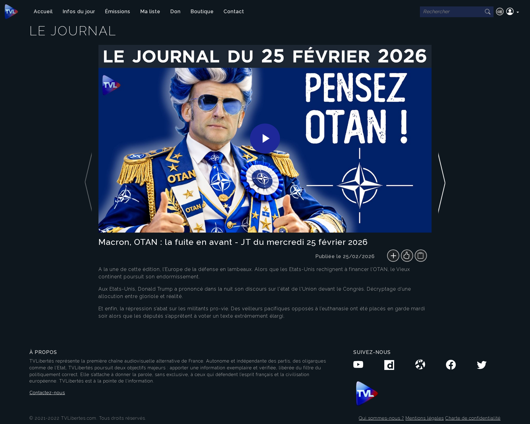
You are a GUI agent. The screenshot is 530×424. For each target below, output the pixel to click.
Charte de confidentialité (473, 418)
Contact (234, 11)
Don (175, 11)
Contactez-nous (47, 392)
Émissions (117, 11)
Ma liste (150, 11)
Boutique (202, 11)
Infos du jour (79, 11)
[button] (512, 12)
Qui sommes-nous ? (381, 418)
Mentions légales (424, 418)
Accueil (43, 11)
